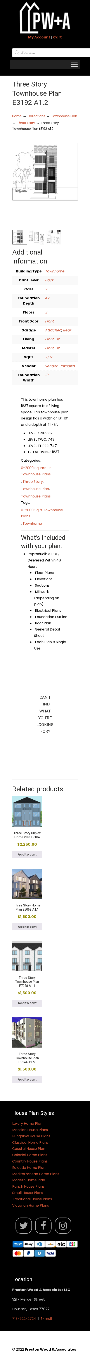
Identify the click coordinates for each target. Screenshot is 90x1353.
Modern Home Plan (28, 1180)
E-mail (46, 1318)
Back (49, 280)
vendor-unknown (60, 366)
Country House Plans (30, 1161)
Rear (67, 330)
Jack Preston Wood (45, 17)
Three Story (26, 123)
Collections (36, 116)
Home (17, 116)
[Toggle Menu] (74, 64)
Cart (57, 37)
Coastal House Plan (28, 1148)
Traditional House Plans (32, 1199)
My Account (39, 37)
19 (46, 375)
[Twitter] (24, 1226)
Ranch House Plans (28, 1186)
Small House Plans (27, 1192)
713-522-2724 (24, 1318)
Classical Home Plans (30, 1142)
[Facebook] (43, 1226)
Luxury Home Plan (27, 1123)
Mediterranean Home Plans (35, 1173)
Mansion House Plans (30, 1129)
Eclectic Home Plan (28, 1167)
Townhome (54, 271)
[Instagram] (63, 1226)
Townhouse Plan (64, 116)
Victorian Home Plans (30, 1205)
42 (47, 298)
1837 (48, 357)
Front (49, 321)
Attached (53, 330)
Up (57, 339)
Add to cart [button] (27, 854)
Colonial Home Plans (29, 1154)
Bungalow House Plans (31, 1136)
